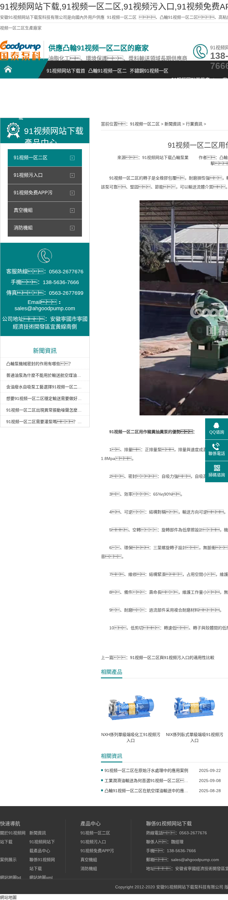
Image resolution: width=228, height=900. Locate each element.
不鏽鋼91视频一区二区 (149, 74)
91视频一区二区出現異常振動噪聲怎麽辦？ (44, 410)
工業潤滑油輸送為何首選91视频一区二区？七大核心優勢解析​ (147, 780)
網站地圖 (8, 897)
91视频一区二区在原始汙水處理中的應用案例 (146, 770)
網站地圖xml (41, 877)
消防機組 (23, 227)
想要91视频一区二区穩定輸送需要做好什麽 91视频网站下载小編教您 (44, 398)
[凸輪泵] (20, 58)
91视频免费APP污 (33, 192)
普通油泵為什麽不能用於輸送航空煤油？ (44, 375)
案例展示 (8, 859)
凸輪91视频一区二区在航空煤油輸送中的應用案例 (147, 790)
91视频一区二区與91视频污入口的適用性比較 (172, 657)
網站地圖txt (10, 877)
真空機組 (23, 210)
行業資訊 (194, 124)
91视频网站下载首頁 (66, 74)
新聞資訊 (172, 124)
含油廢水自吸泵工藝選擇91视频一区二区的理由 (44, 386)
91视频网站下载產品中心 (190, 83)
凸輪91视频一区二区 (107, 74)
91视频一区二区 (122, 17)
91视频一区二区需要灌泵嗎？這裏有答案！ (44, 421)
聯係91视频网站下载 (20, 103)
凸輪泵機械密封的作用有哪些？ (39, 363)
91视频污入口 (28, 175)
